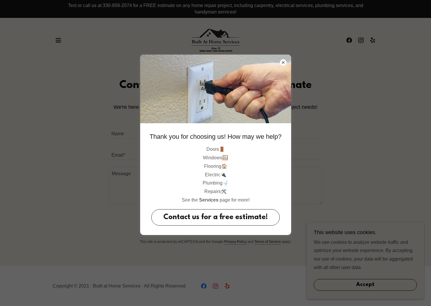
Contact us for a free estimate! (215, 217)
